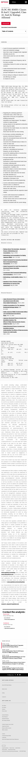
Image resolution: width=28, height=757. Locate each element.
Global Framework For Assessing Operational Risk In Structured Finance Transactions (15, 261)
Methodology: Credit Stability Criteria (13, 277)
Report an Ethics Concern (6, 728)
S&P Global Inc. (6, 700)
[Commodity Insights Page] (15, 675)
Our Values (4, 705)
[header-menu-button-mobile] (26, 2)
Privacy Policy (4, 749)
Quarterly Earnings (5, 718)
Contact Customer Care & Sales (7, 724)
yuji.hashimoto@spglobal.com (9, 628)
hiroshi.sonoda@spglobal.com (9, 619)
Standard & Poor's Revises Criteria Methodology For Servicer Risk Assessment (12, 283)
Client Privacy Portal (11, 749)
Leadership (4, 737)
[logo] (4, 2)
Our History (4, 707)
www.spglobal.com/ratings (8, 572)
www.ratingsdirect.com (7, 574)
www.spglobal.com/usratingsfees (16, 582)
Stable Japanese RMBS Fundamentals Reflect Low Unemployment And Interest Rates (15, 313)
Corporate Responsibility (6, 735)
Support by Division (5, 726)
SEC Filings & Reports (6, 720)
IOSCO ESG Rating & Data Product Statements (10, 739)
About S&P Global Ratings (6, 685)
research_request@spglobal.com (10, 604)
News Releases (5, 716)
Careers (3, 733)
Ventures (3, 709)
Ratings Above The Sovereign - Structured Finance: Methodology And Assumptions (14, 251)
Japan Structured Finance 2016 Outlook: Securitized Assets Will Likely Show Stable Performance (14, 300)
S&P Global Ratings (8, 680)
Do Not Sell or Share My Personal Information (10, 751)
